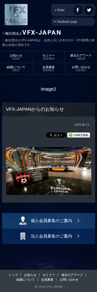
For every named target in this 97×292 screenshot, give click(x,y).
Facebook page (67, 21)
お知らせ (16, 57)
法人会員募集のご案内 (51, 236)
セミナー (48, 57)
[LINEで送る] (78, 135)
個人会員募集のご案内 (51, 220)
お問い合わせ (81, 68)
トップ (13, 275)
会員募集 (48, 68)
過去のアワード (81, 57)
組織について (16, 68)
